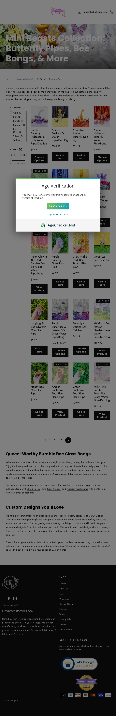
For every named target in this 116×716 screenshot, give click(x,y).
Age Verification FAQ (58, 214)
